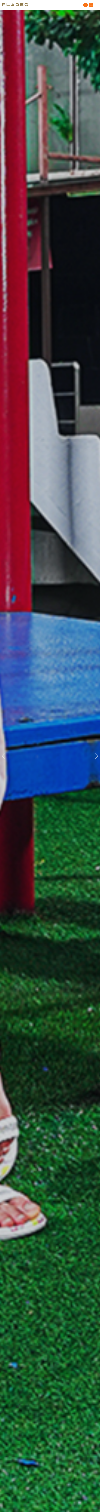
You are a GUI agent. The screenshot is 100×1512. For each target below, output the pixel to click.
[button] (97, 756)
